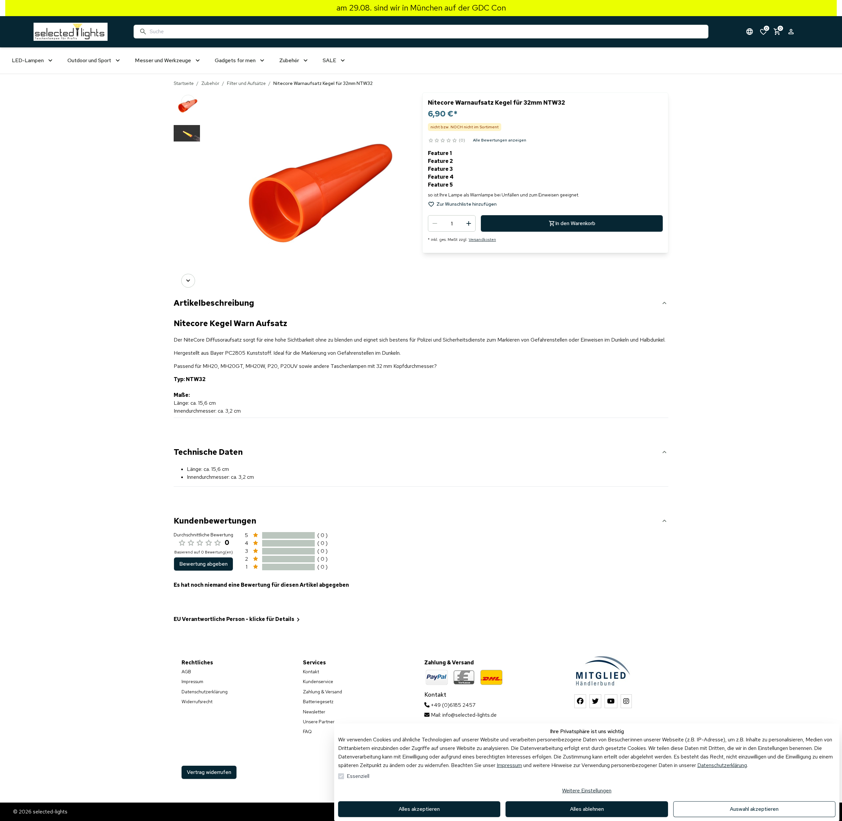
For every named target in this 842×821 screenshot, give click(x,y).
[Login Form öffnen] (791, 31)
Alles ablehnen (587, 809)
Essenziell (358, 776)
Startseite (184, 83)
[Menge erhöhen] (468, 223)
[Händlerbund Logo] (603, 670)
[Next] (188, 280)
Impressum (509, 765)
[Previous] (188, 101)
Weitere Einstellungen (586, 790)
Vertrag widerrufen (209, 772)
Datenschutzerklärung (722, 765)
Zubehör (210, 83)
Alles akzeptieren (419, 809)
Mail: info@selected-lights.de (463, 714)
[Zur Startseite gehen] (71, 32)
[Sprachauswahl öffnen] (749, 31)
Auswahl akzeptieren (754, 809)
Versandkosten (482, 239)
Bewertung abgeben (203, 563)
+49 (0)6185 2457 (453, 705)
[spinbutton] (451, 223)
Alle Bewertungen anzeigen (499, 140)
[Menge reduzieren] (434, 223)
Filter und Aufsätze (246, 83)
